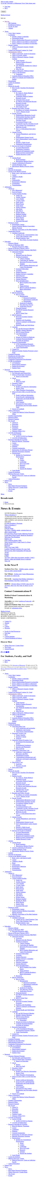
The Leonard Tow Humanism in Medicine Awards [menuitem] (25, 126)
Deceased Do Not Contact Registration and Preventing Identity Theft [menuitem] (26, 405)
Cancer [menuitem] (14, 175)
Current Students (10, 636)
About (6, 673)
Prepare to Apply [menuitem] (13, 223)
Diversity (7, 628)
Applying (19, 764)
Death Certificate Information (24, 1080)
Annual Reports (9, 649)
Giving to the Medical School (17, 856)
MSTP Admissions (17, 977)
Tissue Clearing (20, 735)
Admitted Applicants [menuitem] (18, 233)
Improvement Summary (19, 1049)
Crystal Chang (20, 885)
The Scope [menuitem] (11, 489)
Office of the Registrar (18, 714)
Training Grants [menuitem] (16, 429)
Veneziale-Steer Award (23, 784)
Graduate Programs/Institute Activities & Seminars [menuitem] (24, 339)
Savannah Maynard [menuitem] (22, 221)
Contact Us (8, 621)
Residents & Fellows (14, 25)
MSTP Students (16, 999)
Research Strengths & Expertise (17, 1124)
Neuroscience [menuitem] (16, 453)
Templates (15, 1112)
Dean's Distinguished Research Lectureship (25, 682)
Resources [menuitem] (19, 291)
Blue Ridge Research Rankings (17, 1170)
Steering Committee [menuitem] (22, 277)
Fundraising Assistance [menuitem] (23, 149)
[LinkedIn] (8, 652)
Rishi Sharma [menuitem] (20, 217)
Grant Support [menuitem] (20, 60)
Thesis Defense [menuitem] (24, 286)
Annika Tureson (21, 882)
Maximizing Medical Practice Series (23, 851)
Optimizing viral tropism (23, 730)
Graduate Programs (14, 1039)
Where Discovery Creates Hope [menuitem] (17, 487)
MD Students (12, 23)
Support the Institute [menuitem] (26, 468)
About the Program (18, 936)
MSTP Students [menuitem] (16, 315)
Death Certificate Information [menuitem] (24, 395)
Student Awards (17, 776)
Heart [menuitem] (13, 178)
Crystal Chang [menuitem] (20, 200)
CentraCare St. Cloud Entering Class (27, 919)
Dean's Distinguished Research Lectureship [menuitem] (25, 40)
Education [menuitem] (8, 241)
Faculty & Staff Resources (12, 631)
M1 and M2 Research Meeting (25, 1013)
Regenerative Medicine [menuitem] (19, 182)
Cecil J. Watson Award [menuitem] (23, 112)
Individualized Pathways (15, 1042)
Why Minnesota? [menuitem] (17, 190)
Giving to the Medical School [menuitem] (17, 171)
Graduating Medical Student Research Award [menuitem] (24, 97)
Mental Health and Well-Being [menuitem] (25, 325)
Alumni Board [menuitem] (16, 158)
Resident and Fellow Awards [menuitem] (20, 108)
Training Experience (22, 941)
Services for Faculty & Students (21, 830)
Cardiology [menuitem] (15, 445)
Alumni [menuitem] (10, 156)
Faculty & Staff (13, 26)
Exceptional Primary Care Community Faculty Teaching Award (27, 807)
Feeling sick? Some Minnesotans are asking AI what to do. (19, 574)
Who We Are (20, 711)
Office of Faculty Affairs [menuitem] (19, 55)
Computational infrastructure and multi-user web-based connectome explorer (26, 758)
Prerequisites (27, 986)
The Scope (8, 647)
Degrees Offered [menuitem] (13, 243)
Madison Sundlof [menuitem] (21, 214)
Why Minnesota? (17, 875)
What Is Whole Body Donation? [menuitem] (21, 375)
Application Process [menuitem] (14, 231)
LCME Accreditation (14, 1046)
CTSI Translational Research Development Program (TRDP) (25, 1029)
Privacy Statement (5, 668)
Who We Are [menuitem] (20, 69)
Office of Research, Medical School (23, 713)
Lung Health (16, 1155)
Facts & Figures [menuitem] (17, 192)
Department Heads (17, 680)
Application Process (14, 916)
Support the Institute (26, 1153)
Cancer (14, 859)
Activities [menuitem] (19, 270)
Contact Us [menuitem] (15, 349)
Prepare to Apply (13, 907)
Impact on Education (22, 1061)
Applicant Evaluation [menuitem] (26, 303)
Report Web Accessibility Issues (18, 668)
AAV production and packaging (25, 728)
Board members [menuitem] (20, 159)
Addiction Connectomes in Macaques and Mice (24, 753)
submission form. (17, 608)
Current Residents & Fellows (13, 638)
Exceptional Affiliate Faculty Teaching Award (24, 804)
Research (7, 1054)
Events (10, 1175)
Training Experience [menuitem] (22, 257)
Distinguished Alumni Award (24, 822)
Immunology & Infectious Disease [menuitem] (22, 450)
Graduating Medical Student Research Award (24, 782)
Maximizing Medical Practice (24, 846)
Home (6, 502)
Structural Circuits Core (19, 733)
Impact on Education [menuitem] (22, 376)
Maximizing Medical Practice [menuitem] (24, 161)
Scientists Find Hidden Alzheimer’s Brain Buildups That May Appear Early (19, 579)
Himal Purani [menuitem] (20, 204)
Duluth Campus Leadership (20, 678)
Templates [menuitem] (15, 427)
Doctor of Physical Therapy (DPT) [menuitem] (18, 248)
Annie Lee (19, 880)
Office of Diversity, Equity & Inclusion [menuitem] (23, 53)
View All (7, 561)
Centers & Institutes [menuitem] (14, 82)
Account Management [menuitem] (22, 147)
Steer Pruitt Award (21, 791)
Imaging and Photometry (23, 747)
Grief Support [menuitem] (20, 402)
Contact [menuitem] (10, 168)
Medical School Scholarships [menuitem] (24, 153)
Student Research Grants (23, 839)
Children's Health (17, 861)
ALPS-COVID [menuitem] (16, 434)
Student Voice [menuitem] (16, 368)
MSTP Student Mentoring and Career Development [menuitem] (29, 266)
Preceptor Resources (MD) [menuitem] (20, 246)
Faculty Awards (16, 798)
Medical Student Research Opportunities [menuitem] (24, 63)
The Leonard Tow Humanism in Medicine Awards (25, 811)
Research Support (13, 1104)
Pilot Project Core (17, 762)
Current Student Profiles (19, 878)
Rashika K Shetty (21, 900)
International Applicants (30, 984)
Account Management (22, 832)
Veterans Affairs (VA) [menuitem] (18, 431)
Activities (19, 955)
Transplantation (16, 870)
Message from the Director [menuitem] (24, 255)
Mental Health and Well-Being (25, 1010)
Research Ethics (13, 1102)
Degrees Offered (13, 928)
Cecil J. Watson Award (23, 796)
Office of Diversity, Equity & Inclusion (23, 695)
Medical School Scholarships (24, 837)
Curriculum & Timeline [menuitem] (27, 260)
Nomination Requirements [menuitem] (24, 144)
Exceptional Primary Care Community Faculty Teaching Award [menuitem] (27, 122)
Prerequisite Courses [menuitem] (18, 224)
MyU (6, 8)
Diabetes (14, 1131)
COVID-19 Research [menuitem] (14, 433)
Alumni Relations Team (19, 849)
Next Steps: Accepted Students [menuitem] (29, 240)
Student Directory (21, 957)
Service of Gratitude (18, 1093)
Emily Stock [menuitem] (19, 202)
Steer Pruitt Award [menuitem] (21, 106)
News (6, 1167)
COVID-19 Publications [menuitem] (19, 438)
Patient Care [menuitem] (8, 480)
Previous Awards (21, 766)
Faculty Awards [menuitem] (16, 113)
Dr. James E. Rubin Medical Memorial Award (24, 778)
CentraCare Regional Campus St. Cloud (20, 692)
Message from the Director (24, 940)
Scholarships (16, 868)
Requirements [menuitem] (24, 296)
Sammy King (20, 904)
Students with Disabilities (23, 1005)
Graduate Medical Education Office (22, 718)
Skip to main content (7, 1)
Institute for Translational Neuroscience (23, 1140)
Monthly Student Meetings (24, 1015)
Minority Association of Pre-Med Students (24, 914)
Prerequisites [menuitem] (27, 301)
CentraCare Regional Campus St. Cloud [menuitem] (20, 50)
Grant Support (20, 702)
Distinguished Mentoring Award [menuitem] (25, 115)
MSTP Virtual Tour (21, 998)
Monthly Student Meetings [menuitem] (24, 330)
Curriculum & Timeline (27, 945)
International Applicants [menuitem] (30, 299)
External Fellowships (22, 953)
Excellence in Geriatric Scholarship (26, 795)
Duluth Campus (13, 687)
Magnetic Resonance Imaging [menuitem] (21, 451)
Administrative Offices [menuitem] (15, 52)
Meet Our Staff (20, 1066)
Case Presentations (21, 1018)
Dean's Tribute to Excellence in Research (24, 684)
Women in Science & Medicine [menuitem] (25, 337)
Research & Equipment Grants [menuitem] (25, 151)
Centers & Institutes (14, 725)
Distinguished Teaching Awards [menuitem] (25, 117)
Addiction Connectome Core (20, 750)
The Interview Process (26, 989)
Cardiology (15, 1129)
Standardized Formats (22, 755)
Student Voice (16, 1052)
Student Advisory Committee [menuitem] (24, 274)
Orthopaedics (16, 865)
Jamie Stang (19, 890)
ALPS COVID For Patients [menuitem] (24, 436)
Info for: (7, 21)
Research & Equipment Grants (25, 836)
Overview (19, 938)
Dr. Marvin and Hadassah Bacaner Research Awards (26, 787)
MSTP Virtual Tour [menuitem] (21, 313)
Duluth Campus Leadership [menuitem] (20, 36)
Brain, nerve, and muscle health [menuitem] (21, 173)
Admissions (8, 871)
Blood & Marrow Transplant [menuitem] (20, 441)
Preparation (23, 1020)
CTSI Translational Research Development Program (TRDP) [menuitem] (25, 344)
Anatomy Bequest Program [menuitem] (16, 371)
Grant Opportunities (22, 1032)
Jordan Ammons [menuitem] (21, 207)
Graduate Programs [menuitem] (14, 354)
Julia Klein (19, 894)
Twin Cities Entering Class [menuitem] (24, 236)
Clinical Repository (14, 1163)
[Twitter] (3, 652)
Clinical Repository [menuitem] (14, 479)
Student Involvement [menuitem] (18, 366)
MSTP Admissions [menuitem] (17, 293)
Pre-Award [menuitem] (11, 421)
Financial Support (21, 993)
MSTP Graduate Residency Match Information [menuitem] (28, 288)
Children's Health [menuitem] (17, 176)
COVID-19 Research (14, 1117)
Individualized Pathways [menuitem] (15, 357)
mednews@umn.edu (25, 601)
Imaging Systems (21, 736)
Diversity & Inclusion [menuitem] (14, 170)
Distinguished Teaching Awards (25, 801)
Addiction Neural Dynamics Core (22, 740)
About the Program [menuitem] (18, 252)
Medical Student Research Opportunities (24, 705)
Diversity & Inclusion (14, 854)
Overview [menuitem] (19, 253)
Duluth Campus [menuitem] (13, 45)
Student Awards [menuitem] (17, 91)
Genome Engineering (18, 1133)
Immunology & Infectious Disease (22, 1134)
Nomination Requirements (24, 829)
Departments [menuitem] (12, 81)
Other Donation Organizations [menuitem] (25, 390)
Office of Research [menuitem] (14, 410)
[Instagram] (4, 652)
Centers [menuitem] (22, 460)
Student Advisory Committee (24, 958)
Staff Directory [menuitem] (20, 275)
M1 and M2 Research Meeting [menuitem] (25, 328)
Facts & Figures (17, 877)
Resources (19, 976)
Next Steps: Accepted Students (29, 924)
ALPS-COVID (16, 1119)
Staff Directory (20, 960)
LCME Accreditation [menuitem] (14, 361)
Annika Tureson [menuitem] (21, 197)
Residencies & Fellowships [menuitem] (16, 356)
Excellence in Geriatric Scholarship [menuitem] (26, 110)
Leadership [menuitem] (11, 35)
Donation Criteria (17, 1068)
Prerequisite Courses (18, 909)
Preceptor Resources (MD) (20, 931)
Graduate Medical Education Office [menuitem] (22, 76)
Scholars (22, 1151)
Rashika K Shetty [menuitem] (21, 216)
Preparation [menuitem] (23, 335)
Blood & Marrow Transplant (20, 1126)
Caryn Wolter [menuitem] (20, 199)
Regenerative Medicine (19, 866)
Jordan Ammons (21, 892)
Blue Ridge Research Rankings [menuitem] (17, 486)
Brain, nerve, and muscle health (21, 858)
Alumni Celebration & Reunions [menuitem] (22, 163)
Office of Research (14, 1095)
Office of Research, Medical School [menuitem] (23, 71)
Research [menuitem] (7, 369)
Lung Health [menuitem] (16, 470)
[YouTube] (6, 652)
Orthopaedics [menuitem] (16, 180)
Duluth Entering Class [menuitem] (22, 238)
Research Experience (29, 982)
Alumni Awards (17, 817)
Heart (13, 863)
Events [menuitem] (10, 491)
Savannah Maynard (22, 906)
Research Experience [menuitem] (29, 298)
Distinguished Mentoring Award (25, 800)
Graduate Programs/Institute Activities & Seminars (24, 1024)
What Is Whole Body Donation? (21, 1059)
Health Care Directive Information (26, 1071)
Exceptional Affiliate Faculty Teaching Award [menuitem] (24, 119)
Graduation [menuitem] (19, 74)
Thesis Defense (24, 970)
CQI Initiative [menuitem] (16, 363)
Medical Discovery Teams (16, 1158)
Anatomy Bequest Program (16, 1056)
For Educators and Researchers (21, 1058)
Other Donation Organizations (25, 1075)
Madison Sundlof (21, 899)
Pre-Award (11, 1105)
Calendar (15, 1011)
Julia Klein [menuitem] (19, 209)
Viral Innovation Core (18, 726)
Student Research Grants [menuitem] (23, 154)
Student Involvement (18, 1051)
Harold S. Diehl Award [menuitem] (23, 142)
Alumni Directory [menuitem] (21, 279)
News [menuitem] (6, 482)
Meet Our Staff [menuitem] (20, 381)
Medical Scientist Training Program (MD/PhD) (22, 935)
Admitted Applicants (18, 918)
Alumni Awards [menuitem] (17, 132)
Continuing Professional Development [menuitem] (19, 359)
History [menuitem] (10, 84)
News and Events (17, 767)
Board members (20, 844)
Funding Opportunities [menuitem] (15, 416)
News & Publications (22, 965)
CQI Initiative (16, 1047)
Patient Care (8, 1165)
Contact (10, 853)
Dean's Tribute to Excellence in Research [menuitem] (24, 42)
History (10, 769)
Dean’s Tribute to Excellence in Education (24, 685)
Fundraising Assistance (23, 834)
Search (3, 11)
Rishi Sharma (20, 902)
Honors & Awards (13, 771)
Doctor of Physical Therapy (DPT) (18, 933)
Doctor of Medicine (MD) (16, 929)
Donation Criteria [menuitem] (17, 383)
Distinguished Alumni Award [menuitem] (24, 137)
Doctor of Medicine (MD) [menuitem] (16, 245)
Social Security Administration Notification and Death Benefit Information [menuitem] (25, 398)
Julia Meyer (19, 895)
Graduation (19, 716)
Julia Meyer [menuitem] (19, 211)
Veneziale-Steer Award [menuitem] (23, 100)
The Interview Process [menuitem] (26, 305)
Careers (7, 626)
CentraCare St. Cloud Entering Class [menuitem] (27, 234)
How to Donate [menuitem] (16, 385)
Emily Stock (19, 887)
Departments (12, 723)
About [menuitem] (6, 31)
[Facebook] (1, 652)
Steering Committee (22, 962)
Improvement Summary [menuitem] (19, 364)
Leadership (11, 677)
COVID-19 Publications (19, 1122)
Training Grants (16, 1114)
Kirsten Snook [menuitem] (20, 212)
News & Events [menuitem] (24, 463)
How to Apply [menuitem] (20, 294)
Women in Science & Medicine (25, 1022)
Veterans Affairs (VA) (18, 1116)
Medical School (5, 15)
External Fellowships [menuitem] (22, 269)
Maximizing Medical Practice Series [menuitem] (23, 166)
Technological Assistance (23, 745)
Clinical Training (25, 943)
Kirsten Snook (20, 897)
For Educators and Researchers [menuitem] (21, 373)
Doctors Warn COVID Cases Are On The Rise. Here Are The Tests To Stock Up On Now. (19, 585)
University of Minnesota (19, 665)
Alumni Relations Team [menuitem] (19, 164)
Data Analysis (20, 748)
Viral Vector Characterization (24, 731)
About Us (11, 873)
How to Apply (20, 979)
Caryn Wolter (20, 883)
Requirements (24, 981)
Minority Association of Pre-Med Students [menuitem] (24, 229)
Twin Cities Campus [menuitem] (14, 33)
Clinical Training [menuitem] (25, 258)
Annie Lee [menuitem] (19, 195)
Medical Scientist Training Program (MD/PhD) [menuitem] (22, 250)
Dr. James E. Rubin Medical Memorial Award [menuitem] (24, 93)
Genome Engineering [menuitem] (18, 448)
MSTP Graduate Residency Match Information (28, 973)
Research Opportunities (19, 1027)
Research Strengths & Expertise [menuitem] (17, 439)
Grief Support (20, 1087)
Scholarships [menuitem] (16, 183)
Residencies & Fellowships (16, 1040)
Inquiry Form (20, 1073)
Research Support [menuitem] (13, 419)
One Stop (7, 6)
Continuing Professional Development (19, 1044)
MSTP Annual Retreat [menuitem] (22, 332)
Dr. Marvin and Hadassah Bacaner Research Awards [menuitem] (26, 102)
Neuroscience (16, 1138)
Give (6, 625)
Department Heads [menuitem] (17, 38)
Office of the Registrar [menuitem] (18, 72)
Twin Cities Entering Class (24, 921)
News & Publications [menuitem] (22, 281)
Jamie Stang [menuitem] (19, 205)
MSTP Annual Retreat (22, 1017)
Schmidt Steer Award (22, 789)
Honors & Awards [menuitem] (13, 86)
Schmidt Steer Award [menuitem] (22, 105)
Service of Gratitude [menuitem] (18, 409)
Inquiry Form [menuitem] (20, 388)
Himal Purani (20, 888)
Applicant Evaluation (26, 988)
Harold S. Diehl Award (23, 827)
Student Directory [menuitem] (21, 272)
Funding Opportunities (15, 1100)
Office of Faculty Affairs (19, 697)
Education (8, 926)
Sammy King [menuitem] (20, 219)
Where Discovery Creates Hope (14, 645)
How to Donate (16, 1070)
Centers (22, 1145)
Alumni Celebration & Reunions (22, 847)
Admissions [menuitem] (8, 187)
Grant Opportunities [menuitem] (22, 347)
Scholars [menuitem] (22, 467)
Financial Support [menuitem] (21, 308)
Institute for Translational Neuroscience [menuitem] (23, 455)
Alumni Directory (21, 964)
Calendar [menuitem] (15, 327)
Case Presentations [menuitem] (21, 334)
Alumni (10, 28)
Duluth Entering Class (22, 923)
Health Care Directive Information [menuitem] (26, 386)
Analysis (18, 738)
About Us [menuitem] (11, 188)
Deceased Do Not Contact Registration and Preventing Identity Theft (26, 1090)
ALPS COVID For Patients (24, 1121)
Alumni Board (16, 842)
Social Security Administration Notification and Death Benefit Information (25, 1083)
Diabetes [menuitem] (14, 446)
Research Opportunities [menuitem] (19, 342)
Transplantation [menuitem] (16, 185)
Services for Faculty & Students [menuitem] (21, 146)
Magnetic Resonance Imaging (21, 1136)
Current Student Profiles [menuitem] (19, 193)
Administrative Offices (15, 694)
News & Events (24, 1148)
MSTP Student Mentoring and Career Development (29, 951)
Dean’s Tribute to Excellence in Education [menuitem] (24, 43)
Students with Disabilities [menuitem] (23, 320)
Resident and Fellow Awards (20, 793)
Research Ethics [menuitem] (13, 417)
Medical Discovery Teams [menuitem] (16, 474)
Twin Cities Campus (14, 675)
